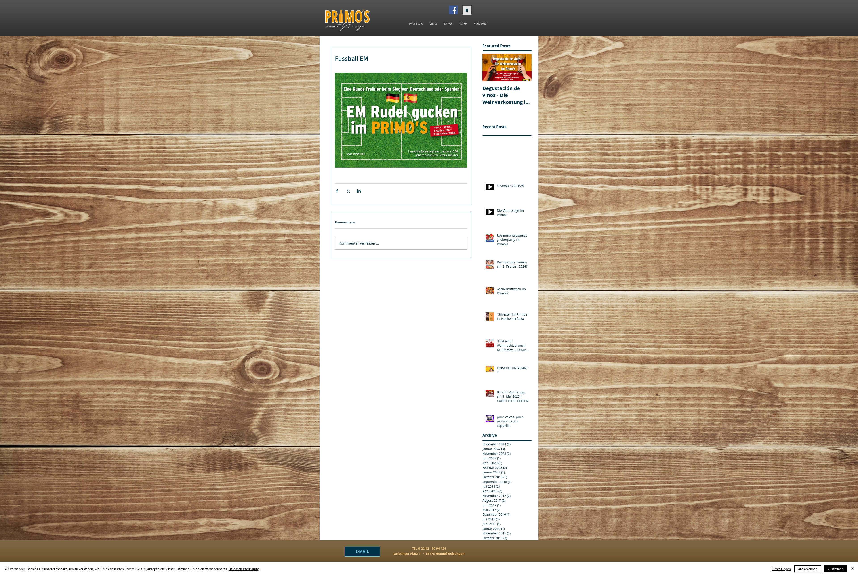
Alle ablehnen (807, 569)
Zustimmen (835, 569)
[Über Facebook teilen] (337, 191)
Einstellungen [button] (781, 569)
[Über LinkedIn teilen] (359, 191)
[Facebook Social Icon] (453, 10)
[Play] (467, 10)
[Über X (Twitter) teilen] (348, 191)
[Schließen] (852, 568)
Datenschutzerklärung (244, 569)
